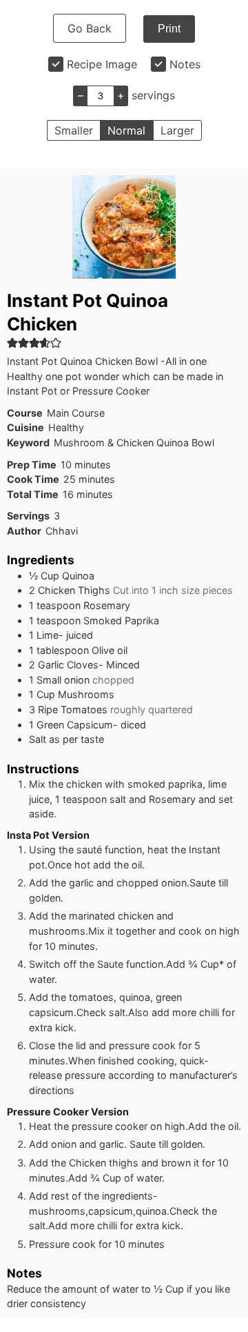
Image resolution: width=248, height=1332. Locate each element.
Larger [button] (177, 130)
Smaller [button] (73, 130)
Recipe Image (102, 64)
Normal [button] (126, 130)
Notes (184, 64)
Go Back (90, 28)
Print (169, 28)
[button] (12, 342)
